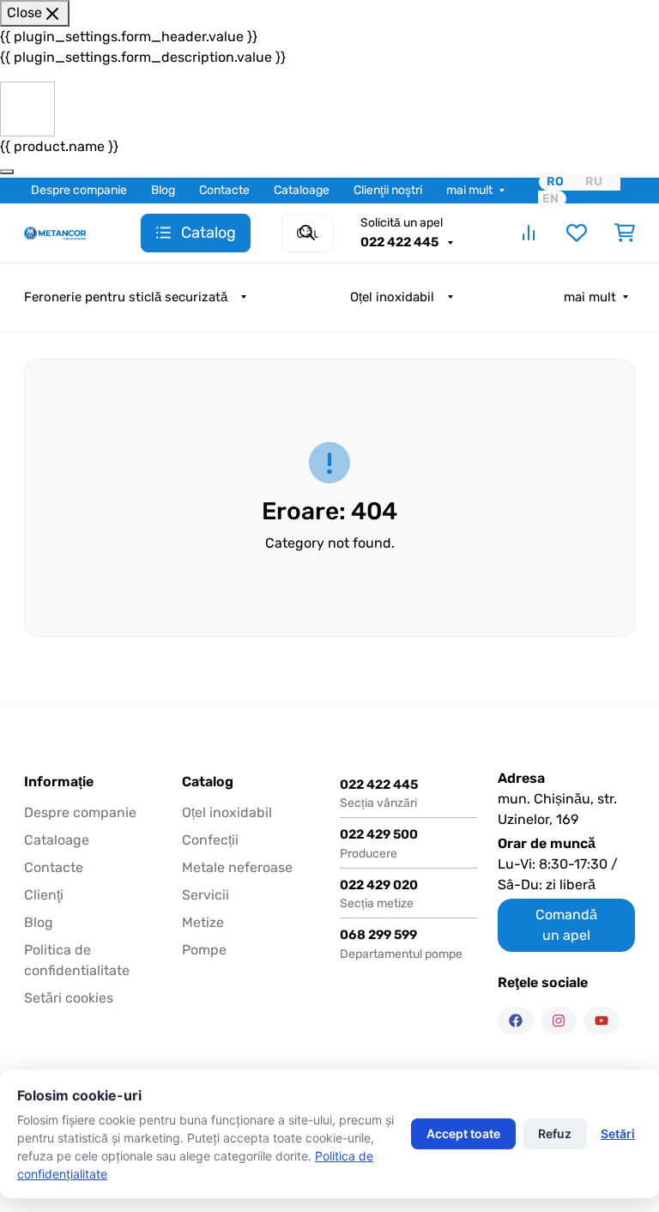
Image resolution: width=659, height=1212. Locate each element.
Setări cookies (68, 998)
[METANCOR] (55, 232)
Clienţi (43, 895)
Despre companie (79, 190)
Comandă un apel (566, 924)
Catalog (207, 782)
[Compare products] (528, 232)
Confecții (210, 840)
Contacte (224, 190)
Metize (203, 922)
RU (593, 181)
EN (550, 198)
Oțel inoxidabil (392, 297)
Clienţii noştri (388, 190)
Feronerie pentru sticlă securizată (125, 297)
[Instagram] (559, 1020)
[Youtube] (601, 1020)
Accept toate (463, 1133)
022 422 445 (400, 242)
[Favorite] (576, 232)
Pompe (204, 950)
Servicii (205, 895)
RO (555, 181)
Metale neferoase (237, 867)
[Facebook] (516, 1020)
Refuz (554, 1133)
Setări (618, 1133)
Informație (59, 782)
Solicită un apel (401, 222)
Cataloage (302, 190)
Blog (163, 190)
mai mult (469, 190)
